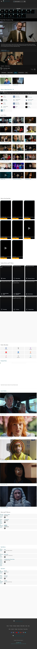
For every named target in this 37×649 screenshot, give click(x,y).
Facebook (6, 349)
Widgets (30, 357)
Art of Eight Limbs (3, 217)
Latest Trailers (4, 391)
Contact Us (12, 629)
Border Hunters (27, 217)
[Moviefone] (6, 1)
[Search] (25, 1)
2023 (4, 69)
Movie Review (6, 515)
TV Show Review (6, 526)
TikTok (6, 357)
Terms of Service (20, 629)
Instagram (30, 349)
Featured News (4, 360)
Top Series (3, 568)
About (9, 629)
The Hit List (14, 217)
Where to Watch (6, 89)
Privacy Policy (26, 629)
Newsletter (18, 357)
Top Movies (3, 547)
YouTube (6, 353)
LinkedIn (18, 353)
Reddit (30, 353)
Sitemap (16, 629)
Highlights (18, 8)
